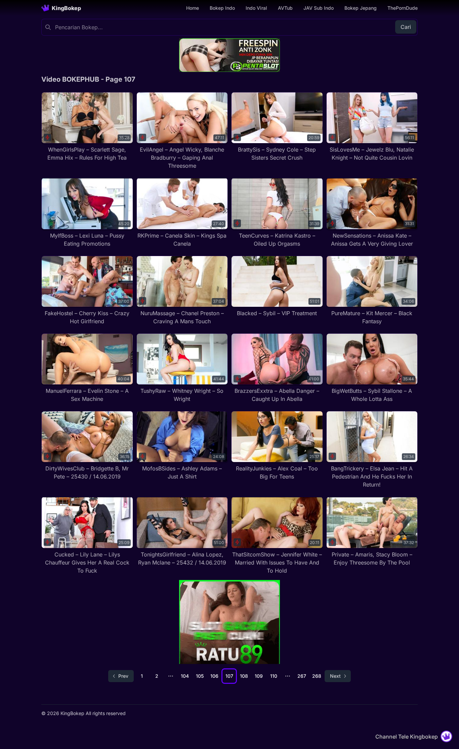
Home (192, 8)
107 (229, 676)
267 (301, 676)
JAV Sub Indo (318, 8)
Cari (406, 27)
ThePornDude (402, 8)
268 (316, 676)
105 (200, 676)
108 (244, 676)
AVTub (285, 8)
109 (259, 676)
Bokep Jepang (360, 8)
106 (214, 676)
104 (185, 676)
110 (273, 676)
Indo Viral (256, 8)
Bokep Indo (222, 8)
